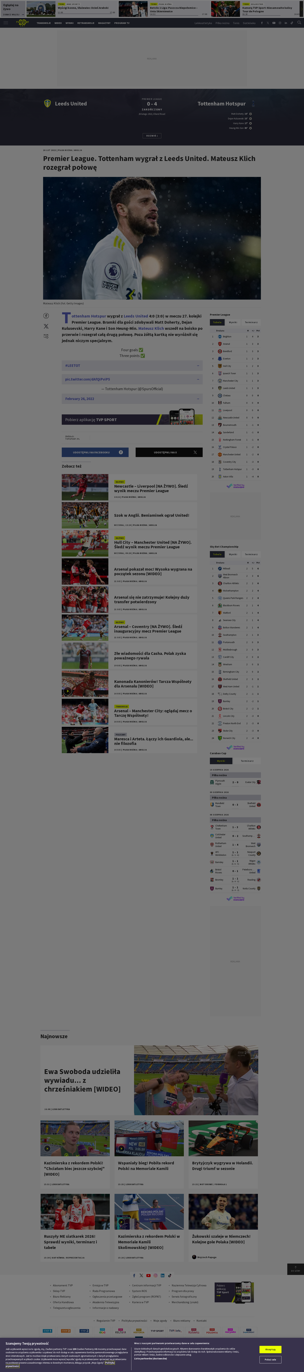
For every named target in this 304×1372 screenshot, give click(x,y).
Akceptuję (270, 1349)
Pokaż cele (270, 1359)
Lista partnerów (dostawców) (150, 1358)
